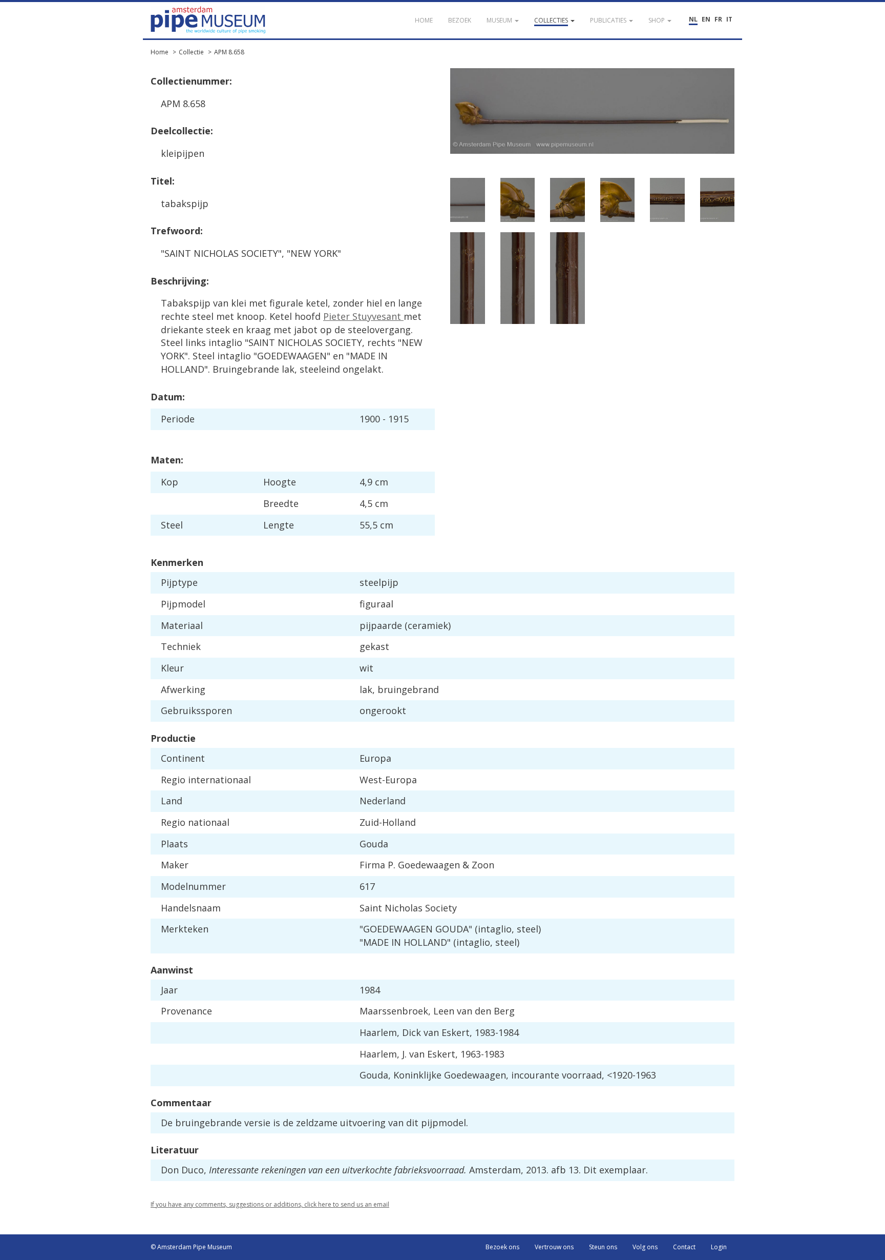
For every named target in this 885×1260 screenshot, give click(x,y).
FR (718, 19)
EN (706, 19)
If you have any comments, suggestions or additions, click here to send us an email (270, 1204)
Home (159, 52)
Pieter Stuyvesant (363, 316)
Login (719, 1247)
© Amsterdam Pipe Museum (191, 1247)
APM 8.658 (229, 52)
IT (729, 19)
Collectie (191, 52)
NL (693, 19)
